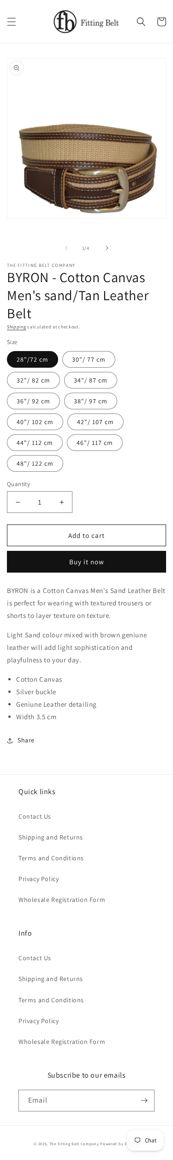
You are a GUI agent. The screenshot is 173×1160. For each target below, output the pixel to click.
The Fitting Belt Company (74, 1143)
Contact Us (34, 816)
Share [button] (26, 740)
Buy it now (86, 561)
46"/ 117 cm (95, 442)
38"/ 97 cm (90, 401)
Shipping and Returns (50, 837)
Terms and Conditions (51, 858)
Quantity (18, 484)
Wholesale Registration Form (61, 899)
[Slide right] (107, 248)
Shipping (16, 327)
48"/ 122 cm (35, 463)
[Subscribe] (144, 1100)
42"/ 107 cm (95, 422)
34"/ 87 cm (90, 380)
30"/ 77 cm (89, 359)
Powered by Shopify (119, 1143)
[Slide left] (66, 248)
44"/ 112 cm (35, 442)
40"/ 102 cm (35, 422)
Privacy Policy (38, 879)
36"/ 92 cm (33, 401)
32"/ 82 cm (33, 380)
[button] (11, 22)
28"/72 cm (32, 359)
